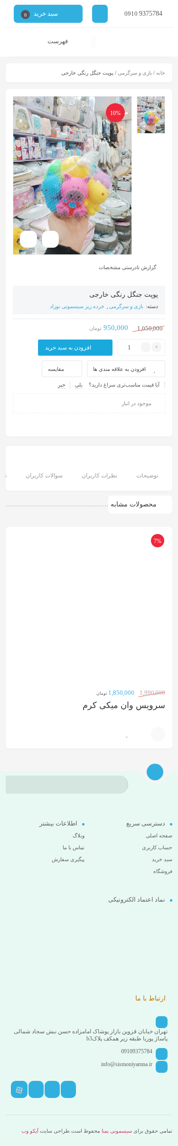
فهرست (58, 41)
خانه (160, 73)
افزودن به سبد (158, 734)
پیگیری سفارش (68, 859)
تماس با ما (73, 847)
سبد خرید (162, 859)
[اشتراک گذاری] (50, 239)
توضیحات (147, 475)
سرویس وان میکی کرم (124, 705)
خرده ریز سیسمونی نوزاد (77, 306)
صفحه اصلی (159, 835)
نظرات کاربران (99, 475)
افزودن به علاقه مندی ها (119, 369)
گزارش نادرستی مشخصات (127, 267)
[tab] (147, 469)
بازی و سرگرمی (135, 73)
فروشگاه (162, 871)
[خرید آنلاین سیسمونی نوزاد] (134, 42)
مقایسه (56, 369)
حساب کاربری (157, 847)
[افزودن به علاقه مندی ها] (127, 734)
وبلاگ (78, 835)
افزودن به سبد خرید (68, 347)
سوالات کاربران (44, 475)
